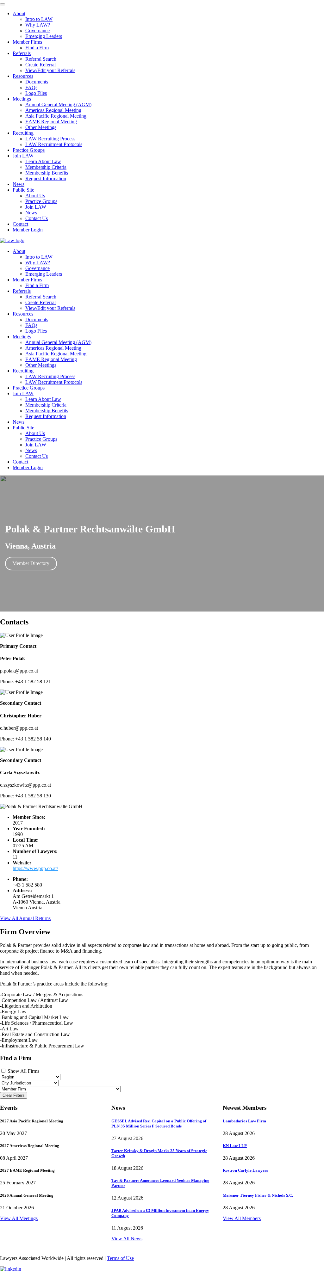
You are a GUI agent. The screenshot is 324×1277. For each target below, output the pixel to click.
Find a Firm (37, 285)
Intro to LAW (39, 257)
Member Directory (30, 563)
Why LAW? (37, 262)
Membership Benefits (46, 410)
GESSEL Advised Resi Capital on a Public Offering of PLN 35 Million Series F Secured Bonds (158, 1123)
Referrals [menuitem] (22, 53)
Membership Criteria (45, 405)
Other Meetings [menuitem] (40, 127)
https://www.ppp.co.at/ (35, 868)
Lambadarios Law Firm (244, 1121)
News (18, 422)
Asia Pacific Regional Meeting (55, 353)
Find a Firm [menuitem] (37, 47)
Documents (36, 319)
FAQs (31, 325)
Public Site (23, 427)
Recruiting (23, 370)
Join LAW (23, 393)
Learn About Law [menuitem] (43, 161)
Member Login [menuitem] (28, 229)
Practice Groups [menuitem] (29, 150)
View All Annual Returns (25, 918)
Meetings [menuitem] (22, 98)
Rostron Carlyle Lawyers (245, 1170)
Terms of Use (120, 1258)
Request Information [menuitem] (45, 178)
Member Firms (27, 279)
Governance (37, 268)
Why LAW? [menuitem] (37, 25)
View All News (126, 1238)
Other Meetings (40, 365)
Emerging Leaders (43, 274)
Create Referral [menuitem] (40, 64)
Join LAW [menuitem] (23, 155)
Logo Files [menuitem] (36, 93)
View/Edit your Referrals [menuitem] (50, 70)
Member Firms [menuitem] (27, 42)
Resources (23, 313)
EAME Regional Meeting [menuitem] (51, 121)
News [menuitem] (18, 184)
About (19, 251)
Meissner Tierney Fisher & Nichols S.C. (258, 1195)
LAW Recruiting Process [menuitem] (50, 138)
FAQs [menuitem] (31, 87)
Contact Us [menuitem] (36, 218)
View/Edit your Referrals (50, 308)
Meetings (22, 336)
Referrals (22, 291)
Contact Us (36, 456)
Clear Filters (14, 1095)
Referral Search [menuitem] (40, 59)
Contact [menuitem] (20, 224)
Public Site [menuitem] (23, 190)
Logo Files (36, 331)
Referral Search (40, 296)
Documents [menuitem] (36, 81)
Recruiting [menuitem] (23, 133)
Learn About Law (43, 399)
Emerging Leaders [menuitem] (43, 36)
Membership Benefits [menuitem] (46, 172)
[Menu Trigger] (2, 4)
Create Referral (40, 302)
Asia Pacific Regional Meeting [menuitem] (55, 116)
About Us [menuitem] (35, 195)
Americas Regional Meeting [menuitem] (53, 110)
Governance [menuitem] (37, 30)
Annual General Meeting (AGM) (58, 342)
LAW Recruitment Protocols (53, 382)
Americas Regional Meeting (53, 348)
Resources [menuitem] (23, 76)
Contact (20, 461)
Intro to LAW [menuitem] (39, 19)
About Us (35, 433)
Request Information (45, 416)
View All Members (242, 1218)
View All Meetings (19, 1218)
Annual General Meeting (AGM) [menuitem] (58, 104)
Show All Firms (22, 1071)
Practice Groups (29, 387)
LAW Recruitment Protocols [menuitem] (53, 144)
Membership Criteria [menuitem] (45, 167)
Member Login (28, 467)
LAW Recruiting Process (50, 376)
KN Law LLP (235, 1145)
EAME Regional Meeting (51, 359)
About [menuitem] (19, 13)
